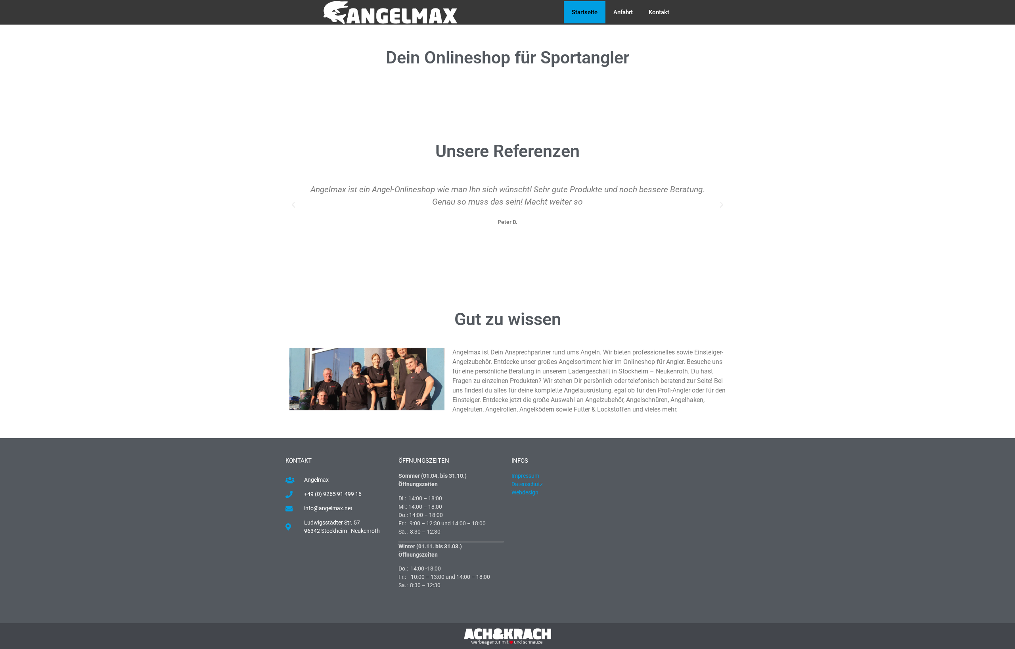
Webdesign (525, 492)
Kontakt (659, 12)
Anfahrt (623, 12)
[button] (293, 205)
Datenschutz (527, 484)
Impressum (525, 476)
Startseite (585, 12)
